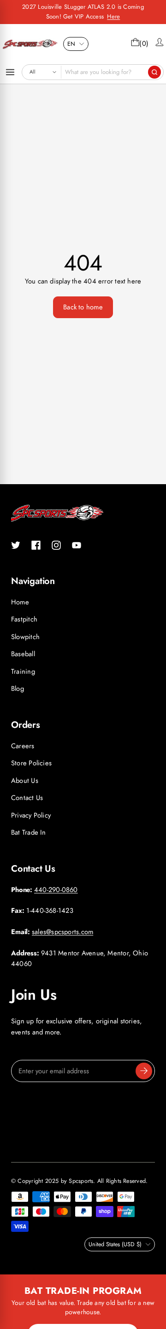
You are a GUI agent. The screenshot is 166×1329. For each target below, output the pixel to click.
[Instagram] (56, 545)
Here (113, 16)
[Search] (154, 72)
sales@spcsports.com (62, 932)
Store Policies (31, 763)
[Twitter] (16, 545)
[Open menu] (10, 72)
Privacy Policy (31, 815)
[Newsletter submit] (144, 1071)
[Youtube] (76, 545)
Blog (17, 688)
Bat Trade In (28, 832)
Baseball (23, 654)
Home (20, 602)
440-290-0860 (56, 890)
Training (23, 671)
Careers (23, 746)
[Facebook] (36, 545)
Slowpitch (25, 637)
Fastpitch (24, 619)
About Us (24, 780)
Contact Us (27, 798)
